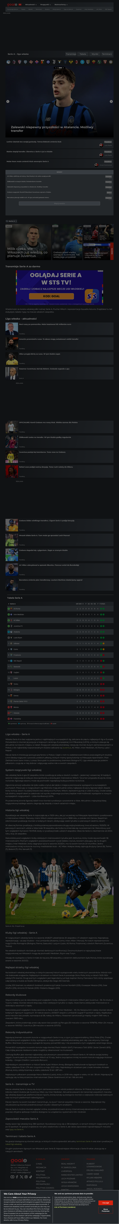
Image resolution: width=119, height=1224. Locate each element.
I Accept (105, 1203)
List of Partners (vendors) (64, 1207)
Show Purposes (105, 1210)
